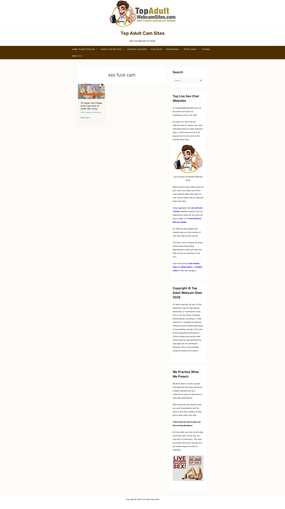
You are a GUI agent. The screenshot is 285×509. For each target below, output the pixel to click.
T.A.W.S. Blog (156, 49)
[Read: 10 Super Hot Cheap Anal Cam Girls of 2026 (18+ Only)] (91, 91)
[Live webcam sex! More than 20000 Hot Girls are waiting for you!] (188, 468)
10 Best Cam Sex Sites (110, 49)
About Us (76, 56)
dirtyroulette (186, 267)
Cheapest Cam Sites (137, 49)
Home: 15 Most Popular (83, 49)
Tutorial (206, 49)
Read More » (86, 117)
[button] (96, 49)
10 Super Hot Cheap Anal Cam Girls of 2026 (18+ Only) (91, 106)
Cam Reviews (172, 49)
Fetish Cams (190, 49)
